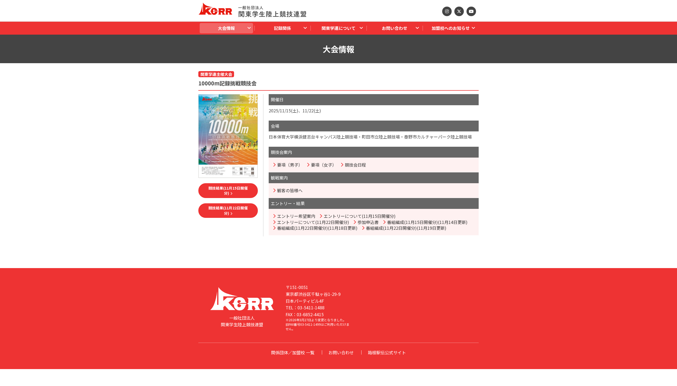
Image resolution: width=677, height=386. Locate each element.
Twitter (459, 11)
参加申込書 (368, 222)
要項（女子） (323, 165)
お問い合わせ (341, 352)
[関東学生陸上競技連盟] (252, 9)
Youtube (471, 11)
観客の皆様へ (290, 190)
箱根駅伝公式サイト (387, 352)
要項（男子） (290, 165)
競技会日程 (355, 165)
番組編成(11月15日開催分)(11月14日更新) (427, 222)
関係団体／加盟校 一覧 (292, 352)
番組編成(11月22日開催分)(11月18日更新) (317, 228)
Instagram (447, 11)
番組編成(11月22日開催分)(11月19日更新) (406, 228)
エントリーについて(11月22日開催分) (313, 222)
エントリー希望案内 (296, 216)
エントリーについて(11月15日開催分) (360, 216)
